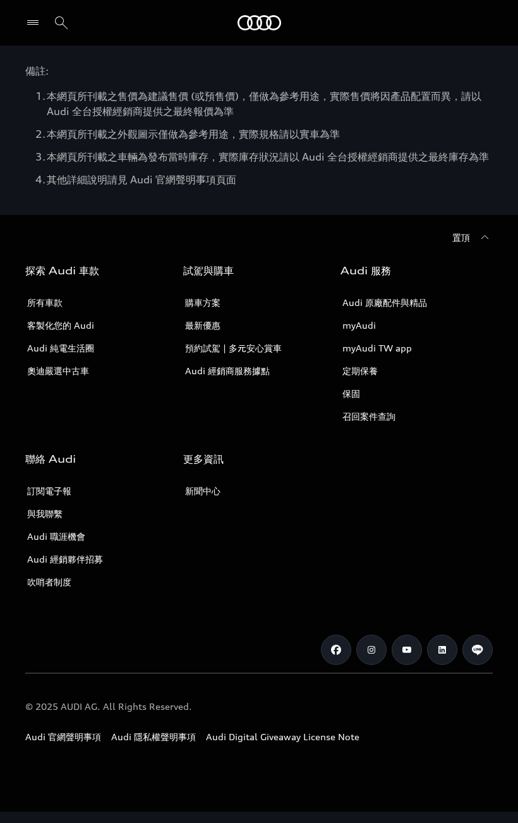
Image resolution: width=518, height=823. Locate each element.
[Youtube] (407, 650)
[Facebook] (336, 650)
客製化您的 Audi (60, 325)
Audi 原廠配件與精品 (384, 302)
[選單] (35, 23)
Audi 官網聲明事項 (63, 736)
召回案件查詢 (368, 416)
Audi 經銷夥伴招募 (65, 559)
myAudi (359, 325)
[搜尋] (61, 23)
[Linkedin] (442, 650)
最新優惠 (202, 325)
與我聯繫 (45, 513)
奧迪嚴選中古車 (58, 370)
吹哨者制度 (49, 581)
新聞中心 (202, 490)
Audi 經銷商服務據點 (227, 370)
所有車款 (45, 302)
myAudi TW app (377, 348)
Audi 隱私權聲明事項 (153, 736)
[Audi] (259, 22)
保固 (351, 393)
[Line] (477, 650)
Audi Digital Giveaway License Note (282, 736)
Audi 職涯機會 (56, 536)
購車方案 (202, 302)
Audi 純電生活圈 (60, 348)
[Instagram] (371, 650)
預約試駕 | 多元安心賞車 (233, 348)
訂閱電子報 (49, 490)
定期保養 (360, 370)
